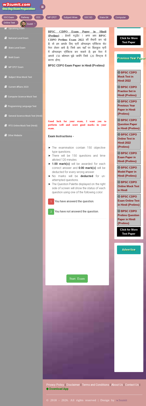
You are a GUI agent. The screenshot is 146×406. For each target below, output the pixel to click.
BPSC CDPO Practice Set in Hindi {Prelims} (127, 91)
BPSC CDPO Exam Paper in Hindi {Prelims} (127, 157)
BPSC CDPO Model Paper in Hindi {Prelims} (127, 171)
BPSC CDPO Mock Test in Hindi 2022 (127, 76)
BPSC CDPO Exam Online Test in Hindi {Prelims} (129, 200)
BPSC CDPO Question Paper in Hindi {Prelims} (129, 124)
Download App (58, 389)
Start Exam (77, 278)
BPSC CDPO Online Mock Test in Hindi (128, 186)
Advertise (128, 249)
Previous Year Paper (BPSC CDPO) (129, 58)
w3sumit (121, 400)
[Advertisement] (77, 97)
